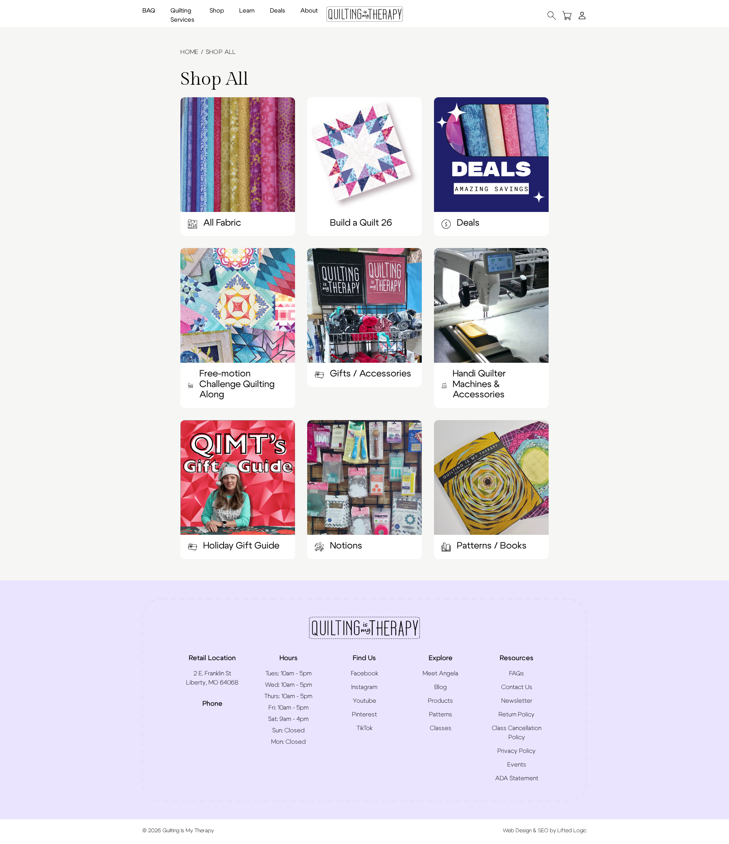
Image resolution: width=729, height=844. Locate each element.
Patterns (440, 714)
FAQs (516, 673)
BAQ (148, 11)
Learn (247, 11)
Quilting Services (182, 15)
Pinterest (364, 714)
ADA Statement (516, 778)
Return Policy (517, 714)
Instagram (364, 687)
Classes (440, 728)
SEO (543, 830)
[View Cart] (566, 15)
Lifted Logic (572, 830)
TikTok (364, 728)
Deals (277, 11)
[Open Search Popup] (551, 15)
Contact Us (516, 687)
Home (189, 52)
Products (440, 701)
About (309, 11)
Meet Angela (440, 673)
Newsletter (516, 701)
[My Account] (582, 15)
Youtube (364, 701)
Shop (217, 11)
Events (516, 765)
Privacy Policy (516, 751)
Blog (440, 687)
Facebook (364, 673)
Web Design (517, 830)
